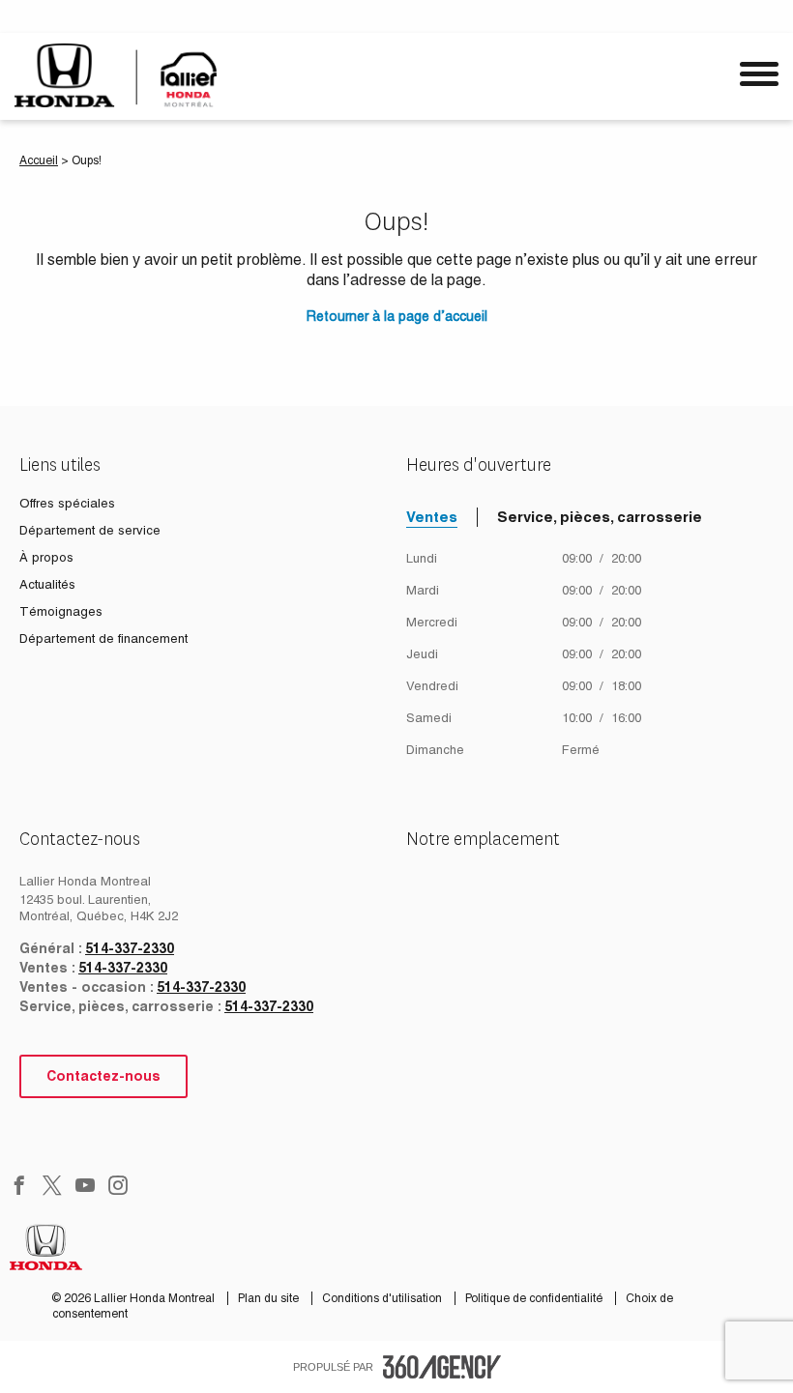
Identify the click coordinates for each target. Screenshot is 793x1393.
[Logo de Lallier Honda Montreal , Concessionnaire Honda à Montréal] (118, 75)
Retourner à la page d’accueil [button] (397, 316)
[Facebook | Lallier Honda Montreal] (19, 1187)
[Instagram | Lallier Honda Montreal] (118, 1187)
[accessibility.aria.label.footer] (442, 1366)
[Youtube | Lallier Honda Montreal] (85, 1187)
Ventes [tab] (431, 516)
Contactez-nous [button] (103, 1076)
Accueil (38, 160)
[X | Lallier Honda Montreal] (52, 1187)
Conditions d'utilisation (383, 1298)
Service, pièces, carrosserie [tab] (599, 516)
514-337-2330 (129, 948)
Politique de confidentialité (535, 1298)
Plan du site (270, 1298)
